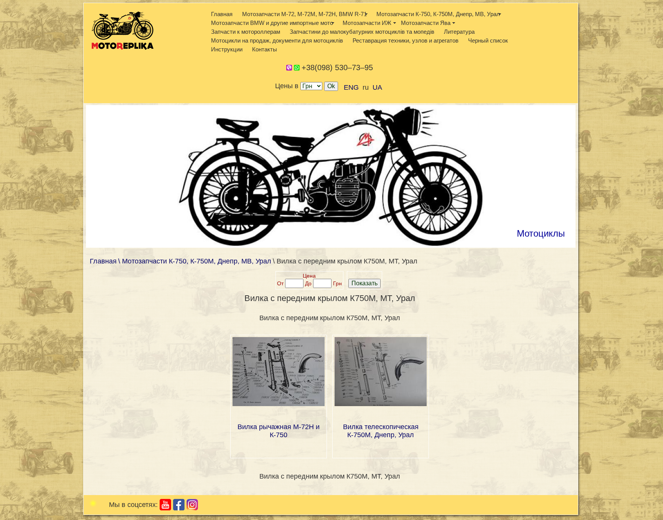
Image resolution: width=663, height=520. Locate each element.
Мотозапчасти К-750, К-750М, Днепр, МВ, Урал (438, 14)
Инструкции (226, 49)
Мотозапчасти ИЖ (367, 23)
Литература (459, 31)
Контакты (264, 49)
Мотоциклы (541, 233)
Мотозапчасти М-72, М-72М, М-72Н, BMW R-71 (304, 14)
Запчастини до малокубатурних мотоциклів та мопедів (362, 31)
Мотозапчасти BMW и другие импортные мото (272, 23)
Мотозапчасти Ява (425, 23)
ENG (351, 87)
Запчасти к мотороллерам (245, 31)
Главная (222, 14)
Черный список (488, 40)
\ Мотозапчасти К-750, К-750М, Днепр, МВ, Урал (194, 261)
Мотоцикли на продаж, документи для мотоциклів (277, 40)
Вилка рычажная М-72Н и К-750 (278, 431)
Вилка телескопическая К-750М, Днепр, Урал (381, 431)
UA (377, 87)
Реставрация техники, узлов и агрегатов (405, 40)
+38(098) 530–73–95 (337, 67)
